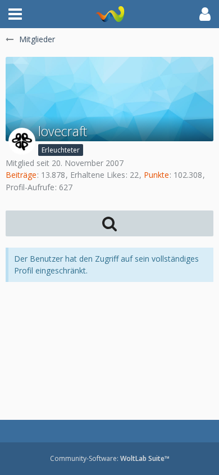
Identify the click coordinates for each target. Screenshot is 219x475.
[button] (15, 14)
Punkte (156, 174)
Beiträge (21, 174)
